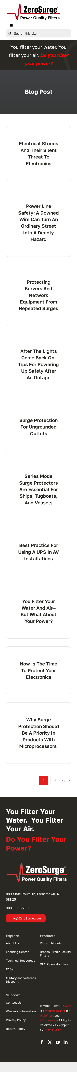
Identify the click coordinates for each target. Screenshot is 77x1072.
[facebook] (42, 1042)
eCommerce (47, 1020)
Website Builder (55, 1010)
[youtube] (58, 1042)
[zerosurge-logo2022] (38, 864)
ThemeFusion (52, 1029)
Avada (67, 1006)
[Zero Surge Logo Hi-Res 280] (33, 4)
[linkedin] (66, 1042)
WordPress (47, 1015)
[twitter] (50, 1042)
